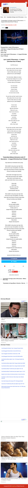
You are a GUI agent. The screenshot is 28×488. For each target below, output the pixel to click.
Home (2, 17)
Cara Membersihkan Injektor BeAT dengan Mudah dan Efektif (13, 363)
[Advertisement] (14, 404)
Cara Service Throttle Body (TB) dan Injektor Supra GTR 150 (12, 383)
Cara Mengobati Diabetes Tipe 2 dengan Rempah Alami (12, 348)
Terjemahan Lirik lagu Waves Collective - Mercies (14, 283)
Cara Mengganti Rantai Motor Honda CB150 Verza (11, 350)
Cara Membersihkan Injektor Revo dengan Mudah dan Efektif (13, 365)
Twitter (15, 261)
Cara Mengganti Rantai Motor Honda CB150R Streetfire (12, 356)
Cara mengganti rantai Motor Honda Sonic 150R (10, 353)
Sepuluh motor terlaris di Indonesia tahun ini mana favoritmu (13, 374)
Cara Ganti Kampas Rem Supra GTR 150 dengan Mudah (12, 381)
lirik (5, 17)
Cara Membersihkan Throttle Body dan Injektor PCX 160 (12, 368)
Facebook (14, 258)
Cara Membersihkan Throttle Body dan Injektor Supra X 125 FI (13, 371)
